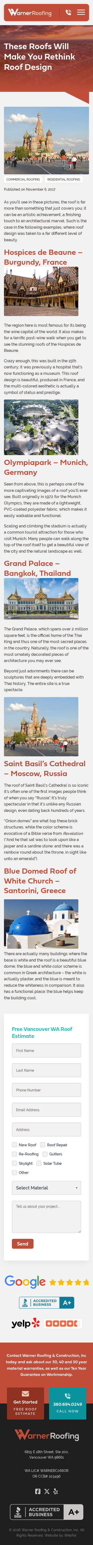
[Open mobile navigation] (81, 13)
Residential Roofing (63, 179)
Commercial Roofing (23, 179)
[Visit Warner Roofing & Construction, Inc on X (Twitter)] (47, 1491)
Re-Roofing (28, 1154)
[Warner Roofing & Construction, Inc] (30, 13)
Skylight (25, 1163)
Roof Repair (57, 1145)
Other (24, 1172)
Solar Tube (52, 1163)
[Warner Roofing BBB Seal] (46, 1519)
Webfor (70, 1535)
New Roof (27, 1145)
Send (22, 1243)
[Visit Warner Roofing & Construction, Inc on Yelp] (55, 1491)
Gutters (55, 1154)
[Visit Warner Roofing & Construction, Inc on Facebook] (38, 1491)
